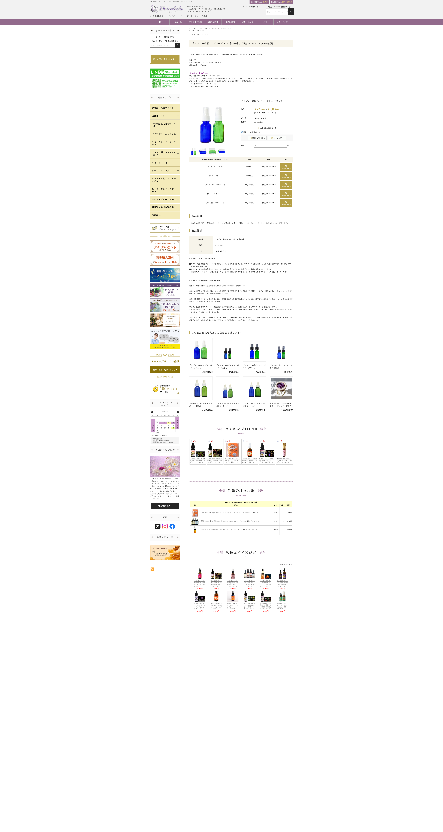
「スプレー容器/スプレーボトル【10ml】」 (281, 366)
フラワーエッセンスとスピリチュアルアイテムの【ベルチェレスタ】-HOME (210, 28)
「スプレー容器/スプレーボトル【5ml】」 (227, 366)
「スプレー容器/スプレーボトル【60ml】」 (200, 366)
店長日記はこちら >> (165, 506)
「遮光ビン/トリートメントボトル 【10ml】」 (227, 404)
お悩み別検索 (212, 21)
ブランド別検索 (195, 21)
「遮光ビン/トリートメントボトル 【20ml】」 (254, 404)
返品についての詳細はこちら (251, 132)
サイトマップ (282, 21)
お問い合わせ (247, 21)
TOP (161, 21)
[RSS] (152, 569)
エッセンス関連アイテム (197, 30)
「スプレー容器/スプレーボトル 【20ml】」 (254, 366)
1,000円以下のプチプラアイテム (199, 34)
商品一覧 (178, 21)
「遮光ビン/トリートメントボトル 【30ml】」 (200, 404)
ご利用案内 (230, 21)
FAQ (265, 21)
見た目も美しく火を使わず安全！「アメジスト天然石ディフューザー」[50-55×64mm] (281, 404)
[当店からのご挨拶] (165, 466)
